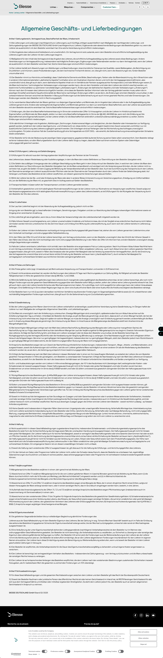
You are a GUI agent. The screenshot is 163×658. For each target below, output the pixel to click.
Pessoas (112, 3)
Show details (32, 654)
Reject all (143, 644)
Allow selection (143, 638)
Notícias (131, 3)
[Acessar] (147, 7)
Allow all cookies (143, 632)
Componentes (87, 7)
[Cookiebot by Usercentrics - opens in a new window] (16, 654)
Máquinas (68, 7)
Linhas (53, 7)
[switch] (67, 651)
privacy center (20, 12)
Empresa (70, 3)
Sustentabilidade (81, 3)
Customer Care (109, 7)
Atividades (122, 3)
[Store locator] (139, 7)
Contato (137, 3)
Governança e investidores (98, 3)
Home (11, 12)
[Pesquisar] (143, 7)
